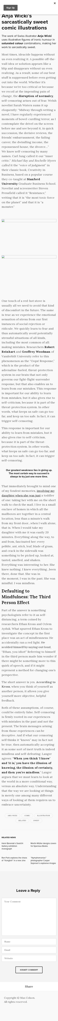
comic (27, 816)
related (22, 820)
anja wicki (12, 816)
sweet (36, 820)
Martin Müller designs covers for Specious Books (43, 844)
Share (29, 986)
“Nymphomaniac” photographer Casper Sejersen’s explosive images (43, 861)
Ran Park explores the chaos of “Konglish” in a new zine (14, 859)
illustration (43, 816)
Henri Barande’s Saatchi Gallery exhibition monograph (12, 846)
